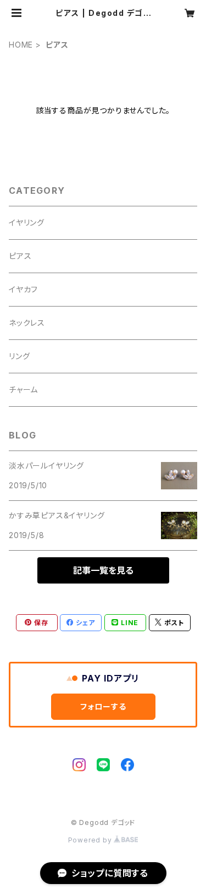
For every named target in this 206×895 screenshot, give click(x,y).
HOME (21, 44)
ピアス (20, 256)
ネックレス (27, 322)
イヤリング (26, 222)
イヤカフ (23, 289)
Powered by (91, 840)
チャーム (23, 389)
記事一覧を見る (103, 570)
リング (19, 356)
